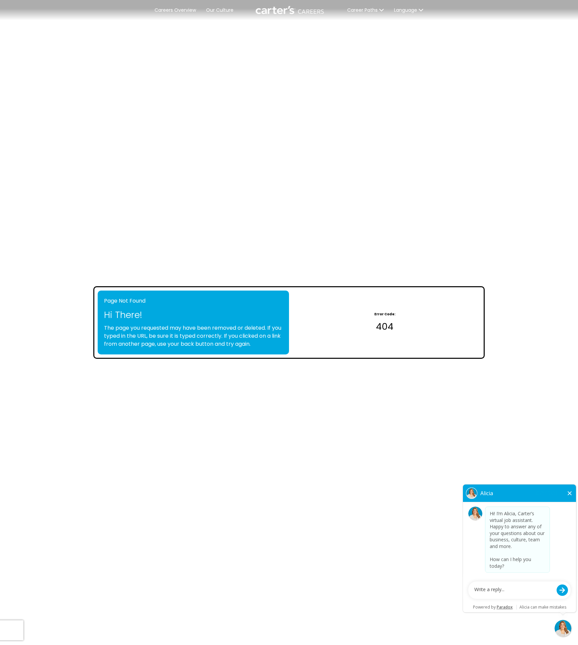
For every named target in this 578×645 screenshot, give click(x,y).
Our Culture (219, 10)
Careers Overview (175, 10)
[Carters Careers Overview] (290, 10)
